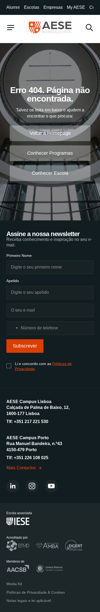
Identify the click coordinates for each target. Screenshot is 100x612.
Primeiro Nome (19, 255)
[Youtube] (51, 486)
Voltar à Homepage (50, 133)
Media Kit (14, 584)
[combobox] (13, 328)
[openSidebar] (10, 27)
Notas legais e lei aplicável (28, 600)
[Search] (89, 27)
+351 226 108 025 (31, 457)
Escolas (31, 7)
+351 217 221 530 (31, 421)
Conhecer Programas (50, 153)
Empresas (53, 7)
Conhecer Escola (50, 173)
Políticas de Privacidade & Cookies (35, 592)
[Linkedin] (12, 486)
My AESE (76, 7)
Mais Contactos (21, 468)
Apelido (12, 281)
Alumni (13, 7)
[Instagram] (32, 486)
